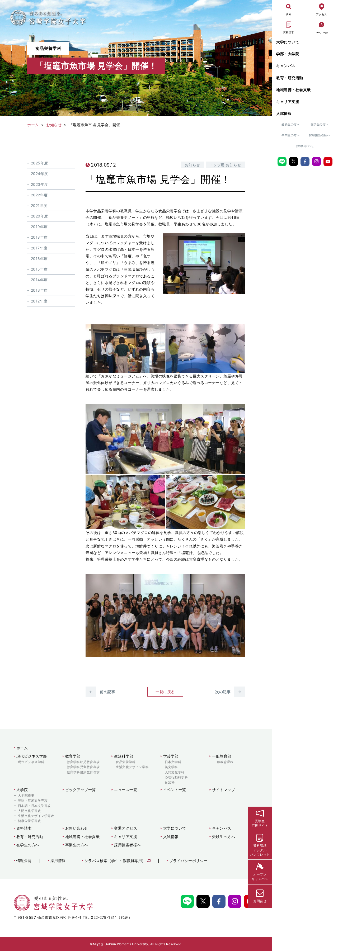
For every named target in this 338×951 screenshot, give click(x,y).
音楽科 (170, 782)
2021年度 (39, 205)
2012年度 (39, 301)
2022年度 (39, 195)
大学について (287, 42)
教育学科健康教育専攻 (83, 772)
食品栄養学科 (125, 762)
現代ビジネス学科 (31, 762)
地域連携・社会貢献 (293, 89)
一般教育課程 (223, 762)
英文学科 (171, 767)
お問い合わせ (305, 146)
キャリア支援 (287, 101)
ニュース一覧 (125, 789)
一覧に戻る (165, 691)
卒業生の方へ (290, 135)
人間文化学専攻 (29, 811)
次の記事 (228, 691)
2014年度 (39, 279)
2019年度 (39, 226)
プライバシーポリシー (188, 861)
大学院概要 (26, 795)
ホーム (22, 748)
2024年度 (39, 173)
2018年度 (39, 237)
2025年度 (39, 163)
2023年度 (39, 184)
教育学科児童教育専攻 (83, 767)
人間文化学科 (175, 772)
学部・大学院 (287, 53)
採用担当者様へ (319, 135)
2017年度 (39, 248)
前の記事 (102, 691)
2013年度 (39, 290)
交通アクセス (125, 828)
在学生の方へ (320, 124)
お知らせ (192, 165)
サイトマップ (223, 789)
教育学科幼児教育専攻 (83, 762)
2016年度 (39, 258)
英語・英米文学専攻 (33, 800)
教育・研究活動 (289, 77)
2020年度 (39, 216)
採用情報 (58, 861)
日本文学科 (173, 762)
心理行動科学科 (176, 777)
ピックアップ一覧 (80, 789)
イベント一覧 (174, 789)
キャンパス (285, 65)
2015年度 (39, 269)
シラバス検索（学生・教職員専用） (115, 861)
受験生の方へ (290, 124)
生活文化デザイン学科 (132, 767)
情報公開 (24, 861)
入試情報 (284, 113)
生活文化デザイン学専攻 (36, 816)
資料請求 (24, 828)
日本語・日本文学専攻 (34, 806)
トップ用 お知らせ (225, 165)
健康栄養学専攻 (29, 821)
